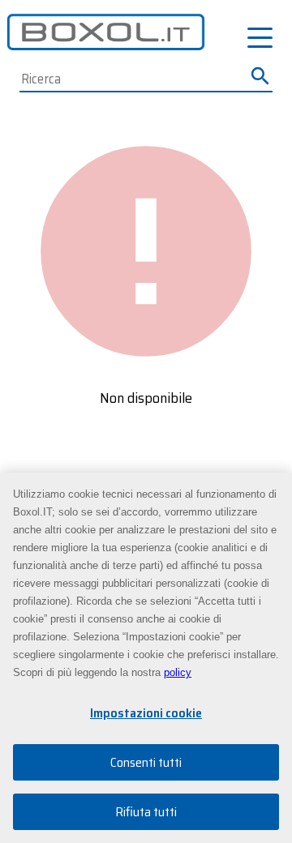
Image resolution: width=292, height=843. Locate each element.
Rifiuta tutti (146, 812)
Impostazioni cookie (146, 713)
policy (177, 672)
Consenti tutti (146, 762)
